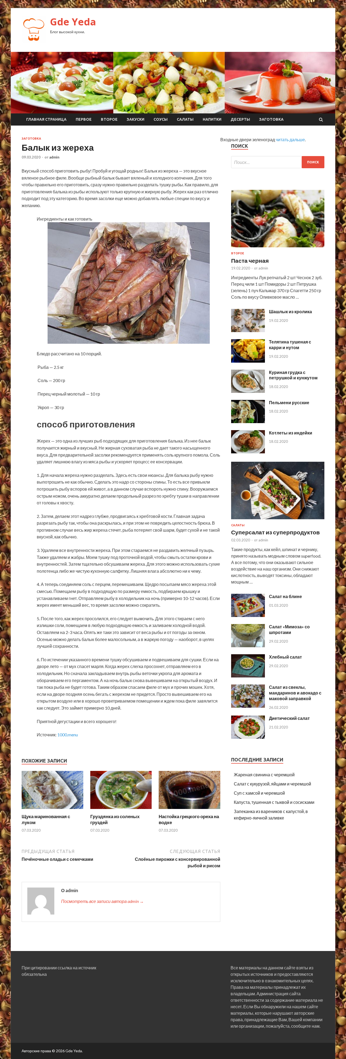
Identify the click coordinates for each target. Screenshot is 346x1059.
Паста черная (250, 260)
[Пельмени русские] (248, 421)
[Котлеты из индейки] (248, 451)
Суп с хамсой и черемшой (259, 792)
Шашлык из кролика (290, 311)
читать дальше (290, 139)
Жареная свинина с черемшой (264, 774)
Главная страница (46, 119)
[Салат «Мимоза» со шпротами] (248, 645)
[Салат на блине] (248, 615)
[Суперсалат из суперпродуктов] (277, 520)
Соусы (161, 119)
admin (54, 157)
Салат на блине (285, 596)
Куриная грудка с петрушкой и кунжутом (293, 375)
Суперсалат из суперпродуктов (275, 532)
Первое (84, 119)
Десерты (240, 119)
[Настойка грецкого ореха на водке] (189, 810)
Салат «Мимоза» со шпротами (289, 629)
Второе (109, 119)
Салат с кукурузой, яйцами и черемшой (272, 783)
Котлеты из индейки (290, 432)
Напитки (212, 119)
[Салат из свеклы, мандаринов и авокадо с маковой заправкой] (248, 706)
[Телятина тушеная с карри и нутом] (248, 360)
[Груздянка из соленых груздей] (121, 810)
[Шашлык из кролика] (248, 330)
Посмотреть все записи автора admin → (102, 901)
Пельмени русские (289, 402)
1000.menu (67, 734)
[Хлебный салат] (248, 675)
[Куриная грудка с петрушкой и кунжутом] (248, 391)
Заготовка (271, 119)
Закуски (135, 119)
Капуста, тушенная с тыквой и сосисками (274, 802)
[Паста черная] (277, 248)
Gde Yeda (73, 21)
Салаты (185, 119)
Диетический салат (289, 718)
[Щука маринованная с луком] (52, 810)
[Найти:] (277, 162)
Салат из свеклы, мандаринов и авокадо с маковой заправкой (295, 692)
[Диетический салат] (248, 737)
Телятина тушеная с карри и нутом (290, 344)
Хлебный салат (285, 656)
